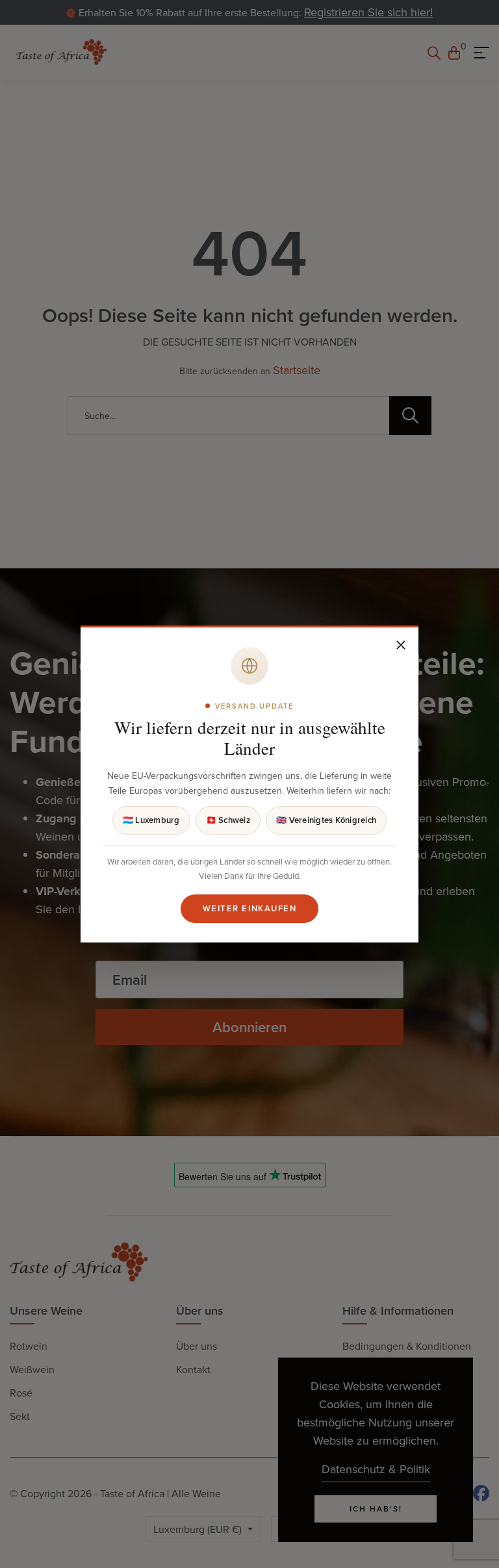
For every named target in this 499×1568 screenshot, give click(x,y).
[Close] (401, 645)
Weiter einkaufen (250, 908)
